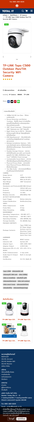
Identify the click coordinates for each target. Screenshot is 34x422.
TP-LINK (26, 95)
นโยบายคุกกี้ (15, 415)
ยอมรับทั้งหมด (21, 419)
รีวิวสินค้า (4, 390)
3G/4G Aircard (6, 359)
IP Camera (12, 95)
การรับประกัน (5, 374)
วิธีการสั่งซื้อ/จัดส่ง (7, 372)
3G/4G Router (6, 364)
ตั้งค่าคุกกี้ (11, 419)
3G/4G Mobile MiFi (8, 361)
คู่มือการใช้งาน (6, 387)
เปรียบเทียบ (22, 90)
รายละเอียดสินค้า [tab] (9, 111)
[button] (22, 11)
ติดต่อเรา (4, 379)
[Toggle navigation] (31, 11)
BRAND (20, 95)
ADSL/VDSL (5, 366)
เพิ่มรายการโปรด (9, 90)
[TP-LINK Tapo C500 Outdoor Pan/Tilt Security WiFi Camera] (17, 37)
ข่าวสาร (3, 385)
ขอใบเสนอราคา (6, 377)
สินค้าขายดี (4, 356)
